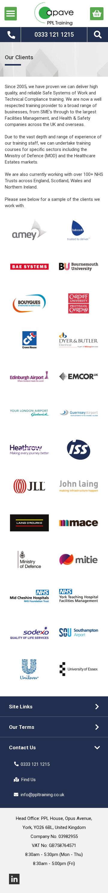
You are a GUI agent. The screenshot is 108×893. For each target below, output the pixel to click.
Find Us (28, 779)
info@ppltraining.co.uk (42, 794)
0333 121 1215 (35, 764)
